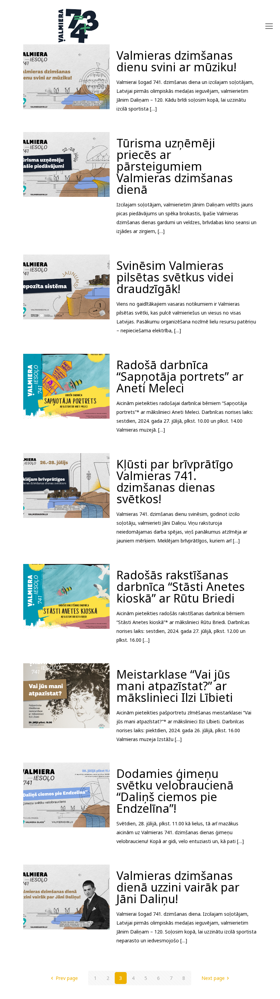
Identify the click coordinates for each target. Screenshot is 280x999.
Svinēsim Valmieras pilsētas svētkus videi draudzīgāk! (175, 277)
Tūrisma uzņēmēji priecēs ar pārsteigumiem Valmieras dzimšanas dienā (174, 166)
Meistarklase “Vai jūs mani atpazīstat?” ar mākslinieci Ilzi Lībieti (174, 685)
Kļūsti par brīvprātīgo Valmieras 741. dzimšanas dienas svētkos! (174, 481)
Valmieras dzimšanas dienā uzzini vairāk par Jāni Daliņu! (177, 887)
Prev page (67, 978)
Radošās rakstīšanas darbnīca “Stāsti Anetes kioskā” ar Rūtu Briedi (180, 586)
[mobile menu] (269, 25)
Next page (213, 978)
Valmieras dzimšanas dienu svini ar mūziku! (176, 61)
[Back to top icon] (247, 985)
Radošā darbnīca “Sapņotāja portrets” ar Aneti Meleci (179, 376)
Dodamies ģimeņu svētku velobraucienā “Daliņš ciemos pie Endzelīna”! (175, 791)
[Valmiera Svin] (78, 25)
